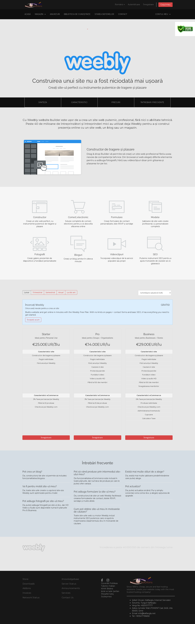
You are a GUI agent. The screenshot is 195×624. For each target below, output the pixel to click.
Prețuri (115, 102)
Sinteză (42, 102)
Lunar (26, 292)
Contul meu (162, 14)
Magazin (39, 14)
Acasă (28, 14)
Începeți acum (33, 319)
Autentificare (134, 4)
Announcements (71, 588)
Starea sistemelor (104, 14)
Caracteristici (79, 102)
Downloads (28, 584)
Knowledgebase (70, 579)
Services (66, 593)
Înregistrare (148, 4)
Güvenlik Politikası (109, 583)
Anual (61, 292)
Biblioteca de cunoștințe (77, 14)
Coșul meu (165, 4)
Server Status (69, 584)
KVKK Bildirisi (107, 588)
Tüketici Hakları (108, 586)
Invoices (27, 593)
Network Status (31, 597)
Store (25, 579)
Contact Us (67, 597)
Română (119, 4)
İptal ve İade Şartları (110, 591)
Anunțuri (55, 14)
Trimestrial (37, 292)
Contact (122, 14)
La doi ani (71, 292)
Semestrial (50, 292)
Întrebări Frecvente (152, 102)
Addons (27, 588)
